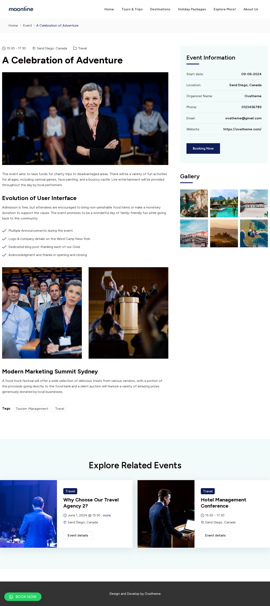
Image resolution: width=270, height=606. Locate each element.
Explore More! (225, 9)
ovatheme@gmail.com (243, 118)
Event (27, 25)
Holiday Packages (192, 9)
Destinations (160, 9)
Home (109, 9)
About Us (250, 9)
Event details (78, 535)
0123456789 (252, 107)
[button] (23, 596)
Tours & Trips (132, 9)
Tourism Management (32, 409)
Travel (82, 48)
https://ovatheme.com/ (242, 129)
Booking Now (203, 148)
